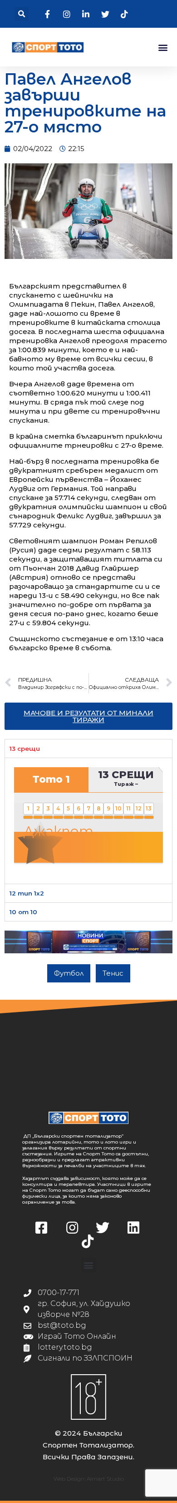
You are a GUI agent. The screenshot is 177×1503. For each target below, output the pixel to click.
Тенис (113, 973)
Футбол (69, 973)
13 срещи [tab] (25, 748)
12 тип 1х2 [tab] (27, 893)
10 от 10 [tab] (23, 912)
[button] (22, 14)
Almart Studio (105, 1478)
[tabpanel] (88, 820)
